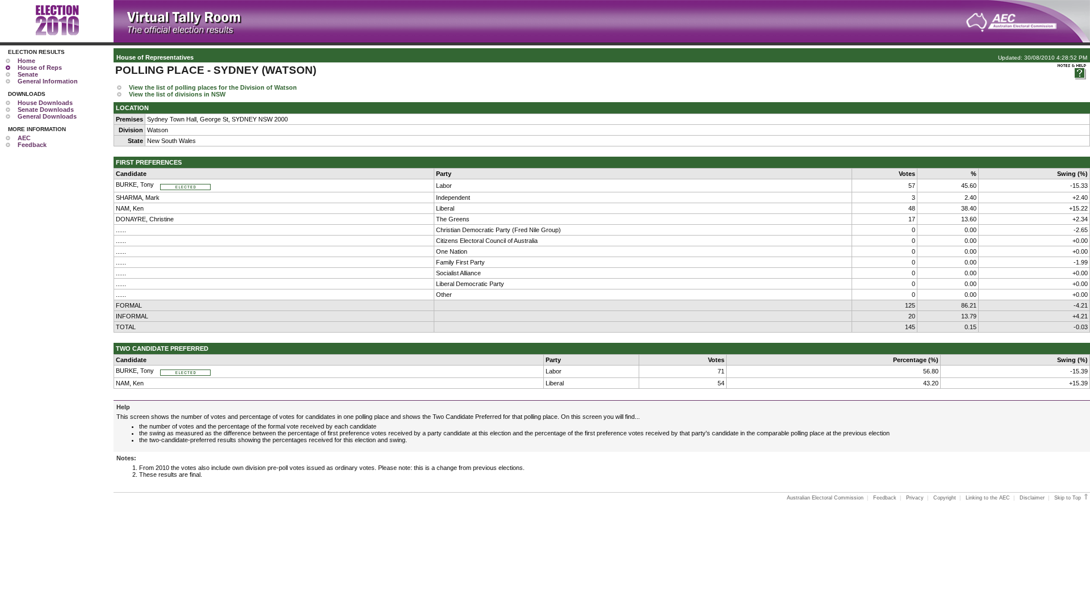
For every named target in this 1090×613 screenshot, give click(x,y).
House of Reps (40, 67)
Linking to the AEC (988, 498)
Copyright (944, 498)
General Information (48, 81)
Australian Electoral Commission (825, 498)
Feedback (32, 144)
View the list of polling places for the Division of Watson (213, 87)
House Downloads (45, 102)
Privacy (915, 498)
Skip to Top (1068, 498)
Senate (28, 74)
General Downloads (47, 116)
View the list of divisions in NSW (177, 94)
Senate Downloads (46, 109)
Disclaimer (1032, 498)
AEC (24, 138)
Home (26, 60)
